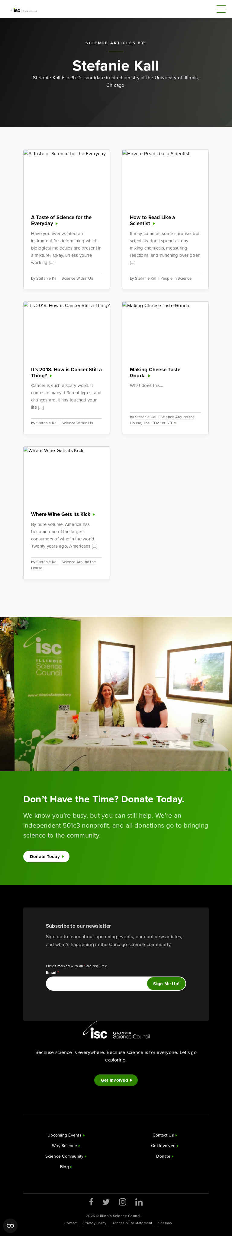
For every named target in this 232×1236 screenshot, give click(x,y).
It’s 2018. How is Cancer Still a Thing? (66, 372)
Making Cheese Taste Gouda (155, 372)
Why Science (64, 1146)
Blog (64, 1167)
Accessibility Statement (132, 1223)
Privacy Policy (95, 1223)
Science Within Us (77, 278)
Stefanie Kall (47, 278)
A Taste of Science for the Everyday (61, 220)
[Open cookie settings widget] (10, 1226)
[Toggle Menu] (221, 9)
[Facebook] (91, 1202)
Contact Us (163, 1135)
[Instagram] (122, 1202)
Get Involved (114, 1080)
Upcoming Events (64, 1135)
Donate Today (45, 856)
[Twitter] (106, 1202)
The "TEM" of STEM (160, 423)
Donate (163, 1156)
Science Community (64, 1156)
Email (52, 972)
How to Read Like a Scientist (152, 220)
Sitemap (165, 1223)
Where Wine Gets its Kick (60, 514)
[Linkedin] (139, 1202)
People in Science (176, 278)
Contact (71, 1223)
